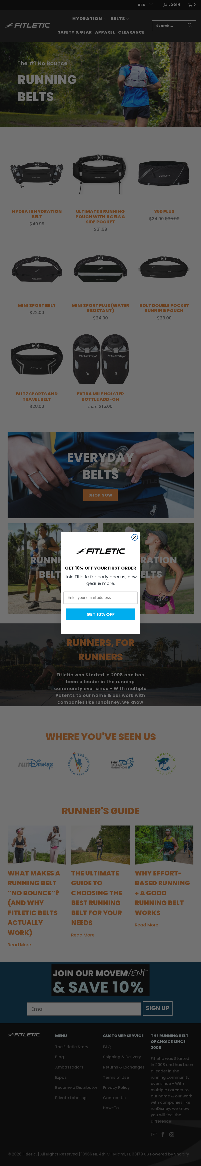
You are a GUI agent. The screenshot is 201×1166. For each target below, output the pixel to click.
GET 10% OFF (101, 614)
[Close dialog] (135, 537)
